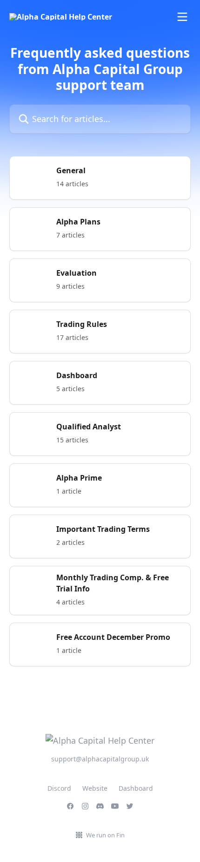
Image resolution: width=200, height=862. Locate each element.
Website (94, 788)
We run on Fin (105, 835)
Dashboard (136, 788)
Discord (59, 788)
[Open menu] (182, 16)
